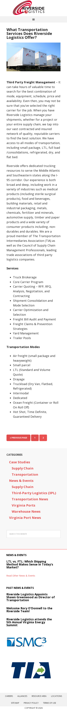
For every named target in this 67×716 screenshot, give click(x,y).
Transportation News (30, 499)
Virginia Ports (23, 505)
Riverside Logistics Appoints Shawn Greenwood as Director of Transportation (30, 597)
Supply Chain (23, 468)
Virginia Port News (25, 517)
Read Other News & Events (20, 575)
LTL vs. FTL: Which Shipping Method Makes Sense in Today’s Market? (29, 564)
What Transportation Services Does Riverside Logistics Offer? (29, 33)
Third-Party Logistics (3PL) (34, 493)
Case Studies (19, 462)
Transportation (25, 474)
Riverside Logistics (33, 8)
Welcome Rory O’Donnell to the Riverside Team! (29, 609)
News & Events (21, 480)
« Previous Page (18, 437)
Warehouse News (26, 511)
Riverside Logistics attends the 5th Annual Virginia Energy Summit (29, 622)
